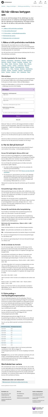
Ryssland (22, 69)
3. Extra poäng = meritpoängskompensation (14, 33)
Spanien (20, 70)
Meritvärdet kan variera (9, 35)
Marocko (27, 65)
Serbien (9, 70)
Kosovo (29, 64)
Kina (25, 64)
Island (10, 64)
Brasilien (24, 60)
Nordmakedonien (19, 67)
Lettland (4, 65)
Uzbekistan (23, 72)
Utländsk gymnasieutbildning (24, 6)
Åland (28, 72)
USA (18, 72)
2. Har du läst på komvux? (10, 31)
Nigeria (12, 67)
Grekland (25, 62)
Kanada (21, 64)
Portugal (16, 69)
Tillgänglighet (20, 395)
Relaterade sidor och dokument (11, 38)
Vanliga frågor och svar (6, 397)
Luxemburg (20, 65)
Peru (8, 69)
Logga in (35, 3)
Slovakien (14, 70)
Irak (30, 62)
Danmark (3, 62)
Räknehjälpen (5, 89)
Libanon (9, 65)
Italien (6, 64)
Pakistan (3, 69)
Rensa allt (19, 120)
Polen (11, 69)
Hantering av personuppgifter (23, 397)
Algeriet (3, 60)
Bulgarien (29, 60)
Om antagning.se (20, 393)
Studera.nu (34, 398)
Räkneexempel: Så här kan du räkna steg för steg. (15, 382)
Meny (45, 3)
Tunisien (8, 72)
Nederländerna (5, 67)
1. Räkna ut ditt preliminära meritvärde (13, 28)
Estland (9, 62)
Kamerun (15, 64)
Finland (14, 62)
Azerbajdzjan (10, 60)
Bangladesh (18, 60)
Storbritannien (27, 70)
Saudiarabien (29, 69)
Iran (2, 64)
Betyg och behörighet (11, 6)
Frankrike (19, 62)
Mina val (40, 3)
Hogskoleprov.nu (36, 401)
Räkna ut (21, 116)
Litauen (14, 65)
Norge (27, 67)
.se (37, 394)
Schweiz (3, 70)
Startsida (3, 6)
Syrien (3, 72)
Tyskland (13, 72)
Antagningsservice (5, 394)
